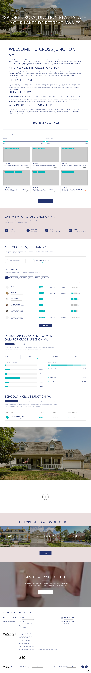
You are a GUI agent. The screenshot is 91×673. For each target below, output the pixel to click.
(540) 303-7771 (68, 623)
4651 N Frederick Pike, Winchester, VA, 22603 (21, 418)
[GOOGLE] (86, 666)
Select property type (8, 134)
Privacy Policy (71, 667)
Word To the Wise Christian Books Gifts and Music (17, 316)
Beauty (37, 277)
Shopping (24, 277)
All (7, 277)
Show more (45, 325)
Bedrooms (63, 134)
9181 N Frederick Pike (17, 288)
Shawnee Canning (15, 304)
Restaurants (15, 277)
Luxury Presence (37, 667)
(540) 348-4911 (24, 637)
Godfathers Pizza (15, 292)
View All (45, 553)
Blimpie (12, 286)
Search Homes (45, 201)
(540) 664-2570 (68, 619)
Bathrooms (35, 134)
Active (31, 277)
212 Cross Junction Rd (17, 305)
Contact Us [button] (45, 592)
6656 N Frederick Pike (17, 311)
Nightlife (45, 277)
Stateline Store (14, 298)
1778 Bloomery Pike (16, 300)
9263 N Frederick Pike (17, 318)
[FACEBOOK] (82, 666)
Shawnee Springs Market (17, 310)
